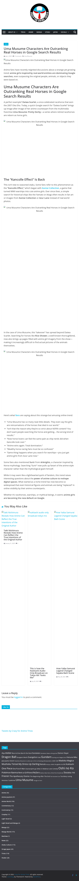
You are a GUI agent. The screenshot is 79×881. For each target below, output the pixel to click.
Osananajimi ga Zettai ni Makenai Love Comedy (41, 769)
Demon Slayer (63, 753)
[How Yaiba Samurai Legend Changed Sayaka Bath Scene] (65, 512)
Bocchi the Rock (26, 753)
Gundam (46, 757)
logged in (18, 697)
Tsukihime (11, 780)
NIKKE (52, 764)
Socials (64, 32)
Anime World (6, 801)
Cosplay (4, 814)
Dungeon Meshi (22, 757)
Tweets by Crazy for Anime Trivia (17, 730)
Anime (31, 32)
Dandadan (36, 753)
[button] (16, 32)
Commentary (6, 806)
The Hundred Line (55, 776)
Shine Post (54, 773)
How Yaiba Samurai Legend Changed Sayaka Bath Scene (65, 670)
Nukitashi (70, 764)
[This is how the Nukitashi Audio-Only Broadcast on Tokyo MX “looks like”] (39, 512)
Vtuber (4, 858)
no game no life (60, 764)
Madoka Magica (66, 760)
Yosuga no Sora (38, 780)
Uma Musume (28, 56)
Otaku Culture (7, 845)
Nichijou (48, 764)
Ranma (14, 772)
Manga (39, 32)
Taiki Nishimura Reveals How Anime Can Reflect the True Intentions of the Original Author (13, 535)
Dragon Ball (9, 757)
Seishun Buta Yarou (45, 773)
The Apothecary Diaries (20, 776)
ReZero (36, 772)
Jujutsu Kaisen (9, 761)
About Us (11, 32)
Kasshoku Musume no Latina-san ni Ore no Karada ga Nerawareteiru (33, 761)
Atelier (8, 753)
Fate (39, 757)
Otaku (47, 32)
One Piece (7, 768)
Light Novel (6, 819)
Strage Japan (6, 849)
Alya (3, 753)
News (3, 840)
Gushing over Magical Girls (59, 757)
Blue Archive (16, 753)
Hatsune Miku (72, 757)
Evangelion (32, 757)
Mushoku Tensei (10, 763)
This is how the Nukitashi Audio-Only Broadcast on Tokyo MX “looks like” (39, 673)
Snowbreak (60, 773)
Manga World (6, 832)
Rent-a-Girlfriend (25, 772)
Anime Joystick (7, 797)
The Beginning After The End (40, 776)
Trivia (23, 32)
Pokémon (6, 772)
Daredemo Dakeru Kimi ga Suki (49, 753)
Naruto (43, 764)
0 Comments (18, 56)
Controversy (6, 810)
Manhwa (5, 836)
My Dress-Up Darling (29, 763)
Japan (55, 32)
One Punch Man (19, 769)
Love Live (55, 761)
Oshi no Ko (66, 768)
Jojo (3, 761)
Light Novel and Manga (10, 823)
